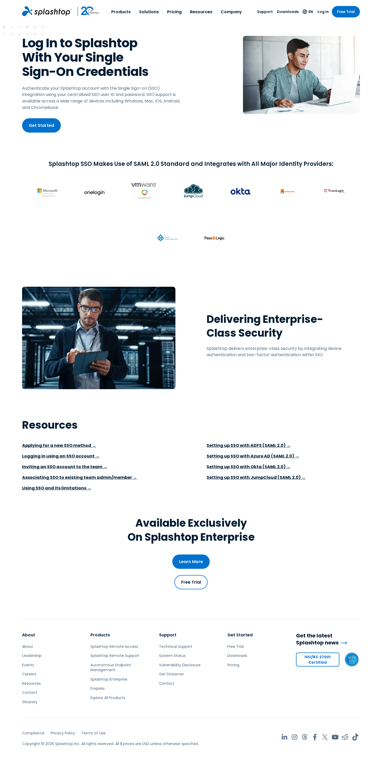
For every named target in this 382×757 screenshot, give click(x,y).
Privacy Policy (63, 733)
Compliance (33, 733)
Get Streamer (171, 674)
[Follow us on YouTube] (335, 737)
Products (121, 12)
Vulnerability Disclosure (180, 665)
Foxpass (97, 688)
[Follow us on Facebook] (314, 737)
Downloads (288, 11)
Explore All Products (107, 697)
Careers (29, 674)
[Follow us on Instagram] (294, 737)
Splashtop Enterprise (108, 679)
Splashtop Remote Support (114, 655)
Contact (29, 692)
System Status (172, 655)
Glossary (29, 701)
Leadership (32, 655)
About (28, 635)
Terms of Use (93, 733)
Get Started (41, 125)
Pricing (174, 12)
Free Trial (346, 11)
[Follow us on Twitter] (325, 737)
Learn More (191, 562)
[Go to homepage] (47, 11)
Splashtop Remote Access (114, 646)
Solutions (149, 12)
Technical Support (175, 646)
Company (231, 12)
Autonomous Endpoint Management (110, 667)
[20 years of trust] (86, 11)
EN (310, 11)
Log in (323, 11)
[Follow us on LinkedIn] (284, 737)
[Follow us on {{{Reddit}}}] (345, 737)
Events (28, 665)
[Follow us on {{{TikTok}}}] (355, 737)
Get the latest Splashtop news (317, 639)
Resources (201, 12)
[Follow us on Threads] (304, 737)
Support (265, 11)
